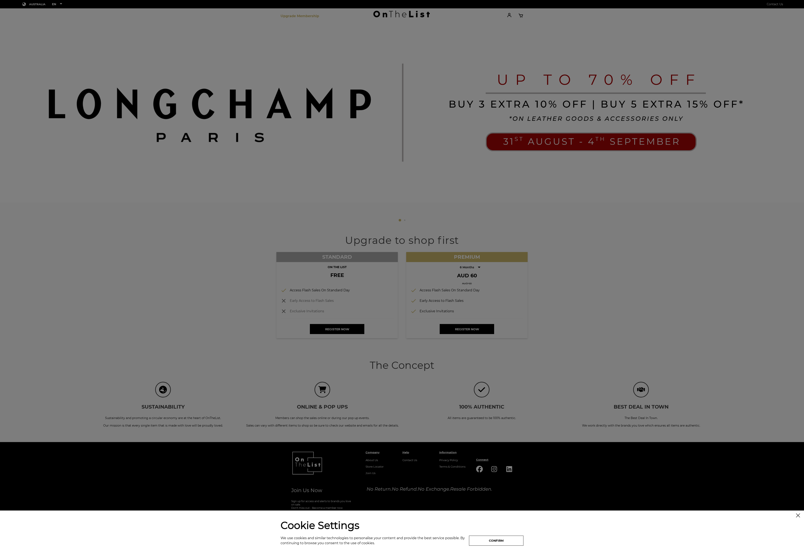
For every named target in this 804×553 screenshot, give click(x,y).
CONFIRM (496, 541)
